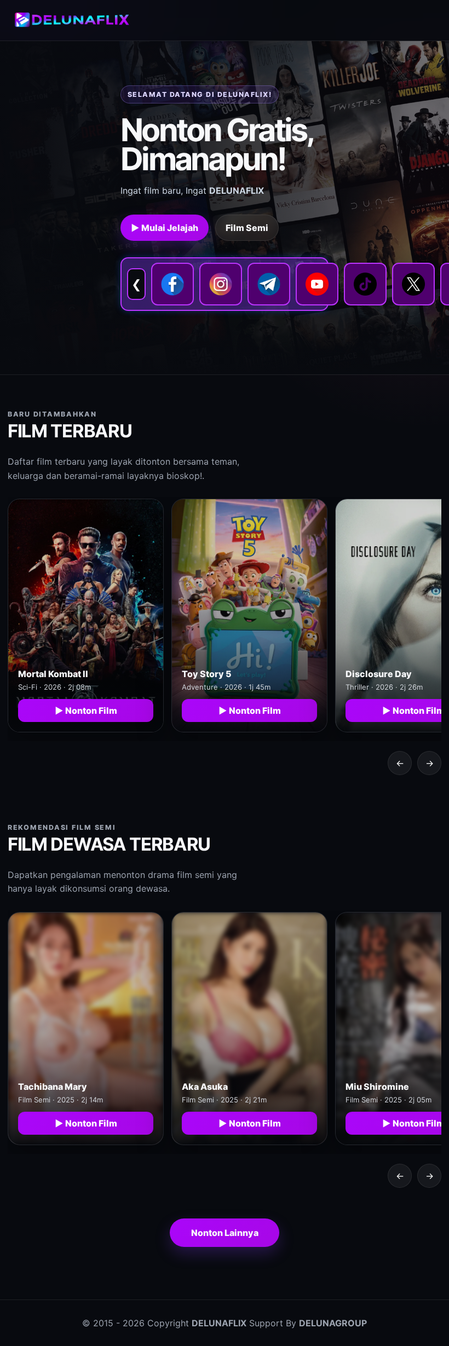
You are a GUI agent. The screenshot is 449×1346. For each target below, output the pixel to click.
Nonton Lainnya (224, 1232)
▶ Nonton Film (86, 710)
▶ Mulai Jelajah (164, 227)
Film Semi (247, 227)
